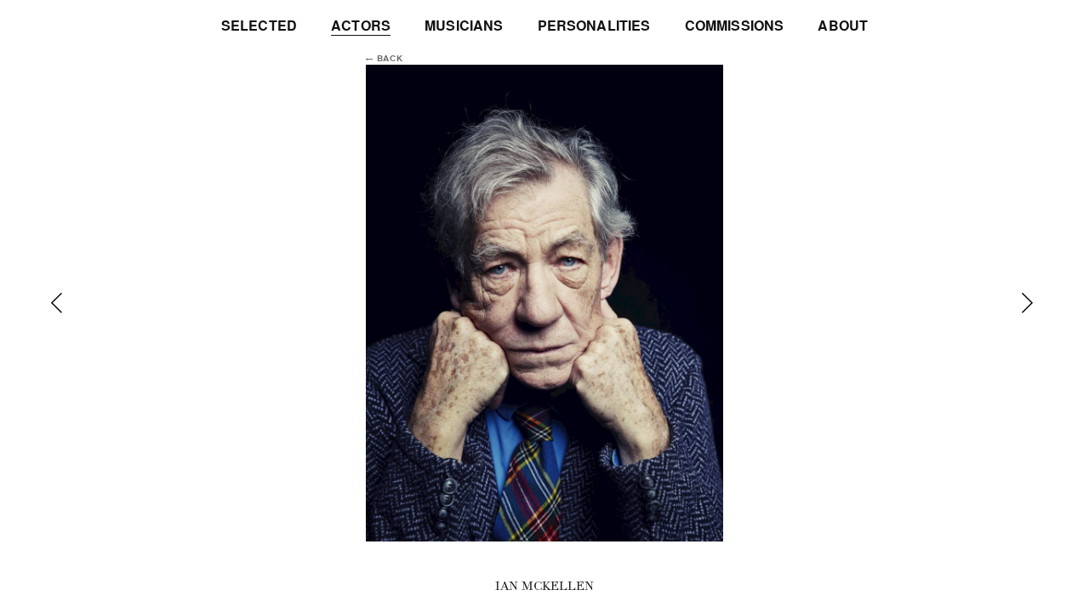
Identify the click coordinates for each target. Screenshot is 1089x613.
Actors (361, 26)
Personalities (594, 26)
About (843, 26)
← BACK (384, 58)
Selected (259, 26)
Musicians (464, 26)
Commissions (734, 26)
